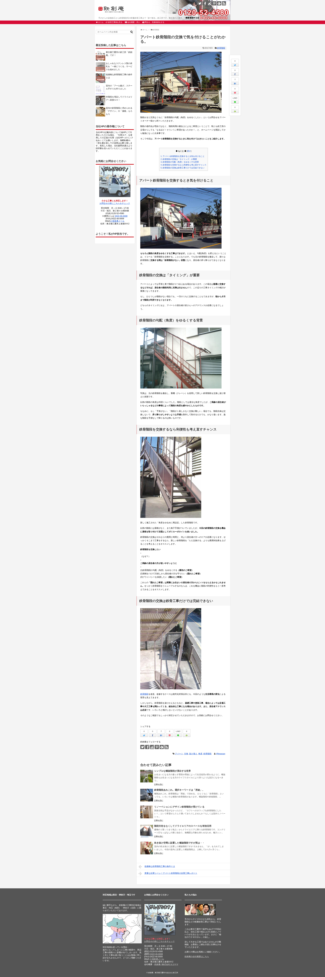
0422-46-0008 (121, 216)
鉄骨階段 (221, 48)
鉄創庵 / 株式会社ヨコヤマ (166, 964)
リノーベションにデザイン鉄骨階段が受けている (179, 807)
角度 (200, 754)
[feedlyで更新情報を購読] (219, 3)
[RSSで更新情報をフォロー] (224, 3)
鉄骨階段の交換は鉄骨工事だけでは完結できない (183, 168)
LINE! (235, 98)
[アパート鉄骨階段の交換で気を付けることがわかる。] (235, 83)
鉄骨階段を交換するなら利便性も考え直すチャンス (183, 165)
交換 (186, 754)
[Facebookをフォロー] (204, 3)
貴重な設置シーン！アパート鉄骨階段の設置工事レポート (170, 873)
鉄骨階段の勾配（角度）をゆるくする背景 (180, 162)
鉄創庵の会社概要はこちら (197, 956)
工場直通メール (117, 221)
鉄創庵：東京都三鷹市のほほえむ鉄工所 (163, 973)
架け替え (193, 754)
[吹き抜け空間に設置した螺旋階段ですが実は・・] (146, 848)
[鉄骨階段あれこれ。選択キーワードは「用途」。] (146, 795)
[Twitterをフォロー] (200, 3)
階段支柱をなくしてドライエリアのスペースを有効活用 (182, 826)
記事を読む (158, 784)
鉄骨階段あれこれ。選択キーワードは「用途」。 (179, 790)
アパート (179, 754)
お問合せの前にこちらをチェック (115, 203)
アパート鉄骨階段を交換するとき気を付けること (183, 156)
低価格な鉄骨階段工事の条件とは (159, 866)
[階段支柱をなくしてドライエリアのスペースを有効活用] (146, 831)
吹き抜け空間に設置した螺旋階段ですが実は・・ (179, 843)
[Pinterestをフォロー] (214, 3)
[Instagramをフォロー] (209, 3)
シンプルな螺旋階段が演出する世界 (172, 771)
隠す (189, 151)
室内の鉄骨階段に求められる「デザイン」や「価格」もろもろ (119, 111)
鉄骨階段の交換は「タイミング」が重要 (179, 159)
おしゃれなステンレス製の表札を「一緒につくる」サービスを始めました (119, 66)
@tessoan (220, 754)
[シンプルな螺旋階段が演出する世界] (146, 776)
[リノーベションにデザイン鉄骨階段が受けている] (146, 812)
